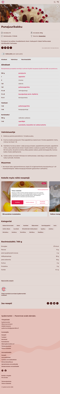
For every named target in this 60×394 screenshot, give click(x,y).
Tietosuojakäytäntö (43, 189)
